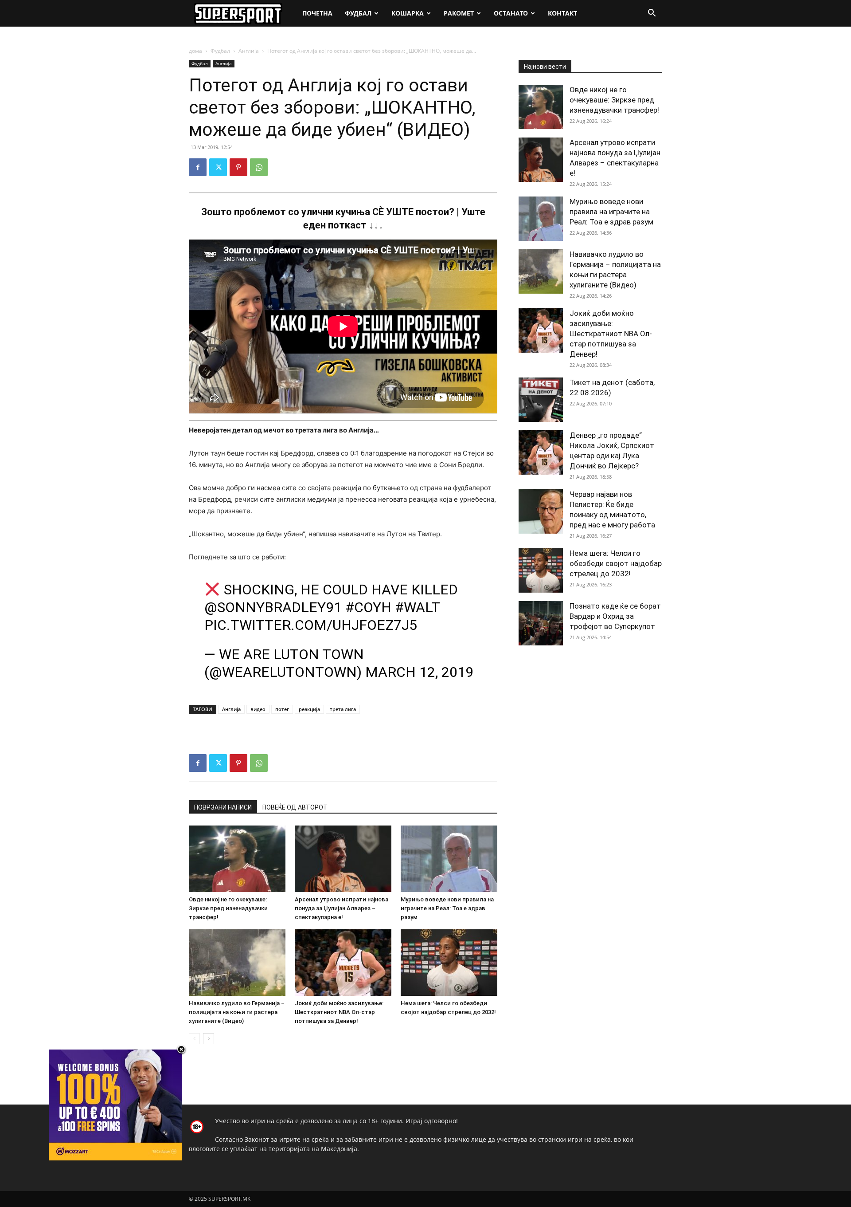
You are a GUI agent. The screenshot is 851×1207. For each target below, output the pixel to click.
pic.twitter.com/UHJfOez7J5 (310, 625)
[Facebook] (198, 167)
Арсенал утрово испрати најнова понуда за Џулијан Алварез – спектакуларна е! (341, 908)
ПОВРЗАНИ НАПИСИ (223, 807)
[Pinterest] (238, 167)
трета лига (343, 709)
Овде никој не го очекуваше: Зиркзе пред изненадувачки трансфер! (228, 908)
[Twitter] (218, 167)
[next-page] (208, 1038)
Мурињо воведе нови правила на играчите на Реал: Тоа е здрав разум (447, 908)
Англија (248, 51)
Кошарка (407, 13)
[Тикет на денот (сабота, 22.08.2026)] (541, 399)
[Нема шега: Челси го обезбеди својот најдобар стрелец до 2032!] (449, 962)
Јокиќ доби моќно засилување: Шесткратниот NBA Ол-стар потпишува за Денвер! (339, 1012)
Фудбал (358, 13)
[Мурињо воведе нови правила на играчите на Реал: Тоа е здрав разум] (449, 859)
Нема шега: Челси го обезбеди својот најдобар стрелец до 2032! (616, 563)
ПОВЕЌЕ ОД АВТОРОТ (295, 807)
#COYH (368, 607)
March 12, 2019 (419, 672)
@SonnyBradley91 (273, 607)
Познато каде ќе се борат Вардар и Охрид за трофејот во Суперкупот (615, 616)
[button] (651, 14)
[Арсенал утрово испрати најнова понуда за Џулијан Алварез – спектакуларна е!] (343, 859)
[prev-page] (194, 1038)
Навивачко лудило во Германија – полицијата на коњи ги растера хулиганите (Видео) (237, 1012)
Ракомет (459, 13)
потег (282, 709)
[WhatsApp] (259, 167)
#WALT (417, 607)
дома (195, 51)
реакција (309, 709)
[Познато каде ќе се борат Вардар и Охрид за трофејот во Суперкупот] (541, 623)
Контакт (562, 13)
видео (257, 709)
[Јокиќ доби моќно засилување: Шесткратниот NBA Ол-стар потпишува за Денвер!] (343, 962)
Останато (511, 13)
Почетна (317, 13)
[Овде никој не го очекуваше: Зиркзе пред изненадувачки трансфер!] (237, 859)
